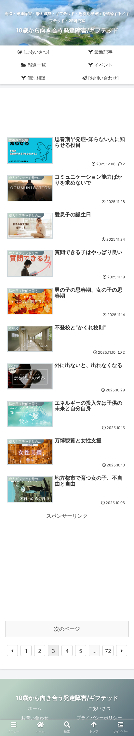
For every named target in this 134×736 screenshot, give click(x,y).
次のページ (67, 629)
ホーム (35, 708)
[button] (120, 602)
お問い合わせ (34, 717)
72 (108, 651)
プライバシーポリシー (99, 717)
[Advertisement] (67, 109)
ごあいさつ (99, 708)
